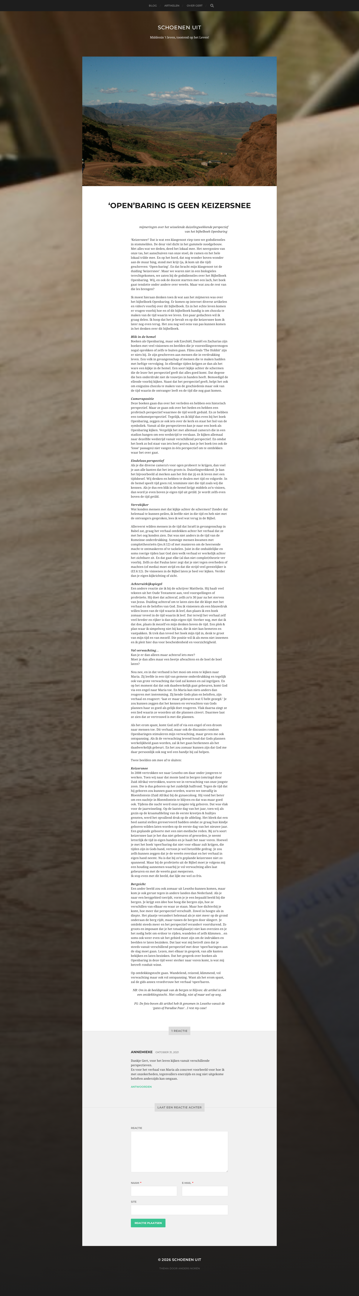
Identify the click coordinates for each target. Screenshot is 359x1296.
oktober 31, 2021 (167, 1052)
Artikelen (171, 5)
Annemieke (142, 1052)
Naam (136, 1183)
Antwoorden (141, 1086)
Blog (153, 5)
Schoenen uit (179, 27)
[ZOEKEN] (212, 5)
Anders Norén (189, 1268)
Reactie (136, 1128)
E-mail (187, 1183)
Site (133, 1201)
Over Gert (194, 5)
